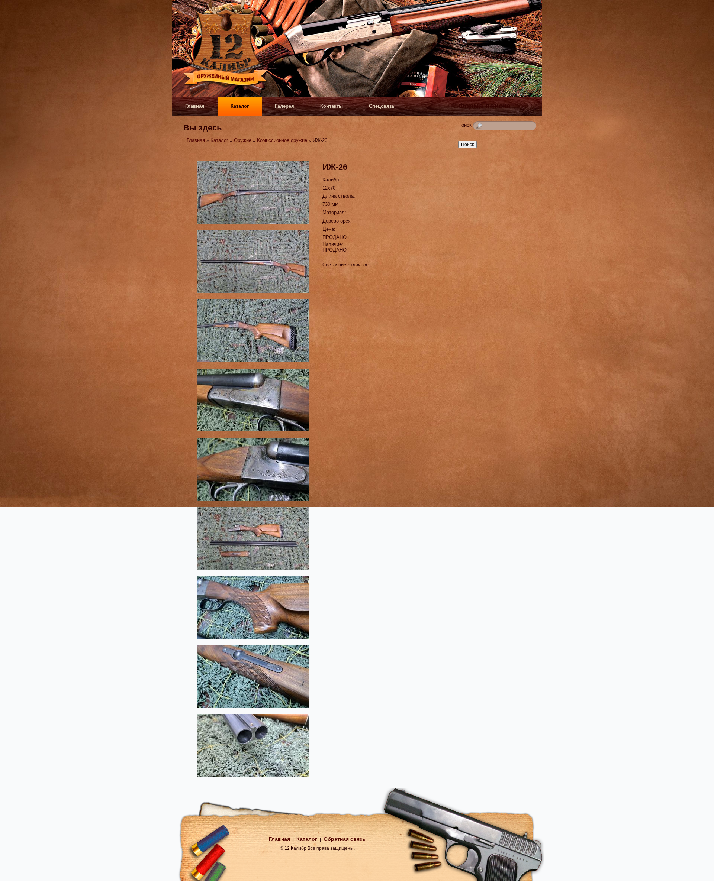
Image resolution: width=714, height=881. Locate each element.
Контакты (331, 106)
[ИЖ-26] (252, 225)
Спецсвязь (382, 106)
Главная (195, 106)
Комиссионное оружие (282, 140)
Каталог (240, 106)
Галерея (284, 106)
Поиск (465, 125)
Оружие (242, 140)
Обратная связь (345, 839)
